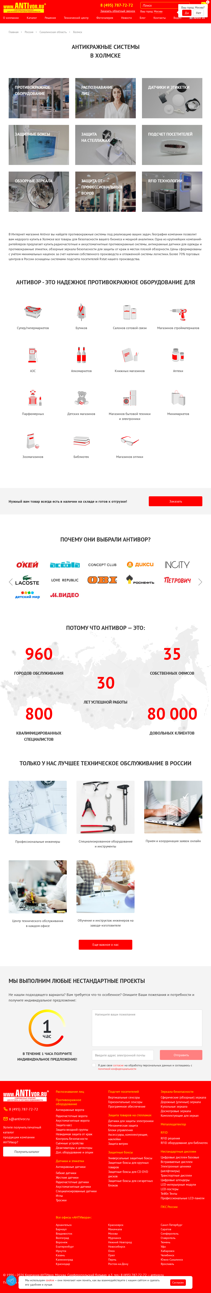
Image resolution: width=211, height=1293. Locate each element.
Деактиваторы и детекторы (74, 1148)
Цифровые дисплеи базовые (180, 1157)
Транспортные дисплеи (176, 1175)
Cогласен (178, 1282)
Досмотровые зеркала (176, 1111)
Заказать (175, 501)
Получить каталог (26, 1152)
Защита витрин (118, 1144)
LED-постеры (169, 1189)
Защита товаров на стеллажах (129, 1115)
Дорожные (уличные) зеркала (181, 1102)
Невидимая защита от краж (74, 1134)
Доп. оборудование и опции (74, 1152)
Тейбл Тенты (169, 1194)
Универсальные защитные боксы (130, 1158)
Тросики (61, 1200)
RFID (164, 1132)
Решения (50, 18)
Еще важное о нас (106, 944)
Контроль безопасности (72, 1139)
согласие (118, 1065)
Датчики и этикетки (70, 1161)
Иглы (59, 1196)
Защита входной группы (72, 1130)
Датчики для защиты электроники (131, 1121)
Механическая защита (123, 1125)
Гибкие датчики (66, 1173)
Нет (198, 13)
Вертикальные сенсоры (124, 1097)
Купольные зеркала (174, 1106)
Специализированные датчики (76, 1191)
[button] (13, 580)
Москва (158, 11)
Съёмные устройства (69, 1143)
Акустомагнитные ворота (72, 1120)
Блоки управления (120, 1130)
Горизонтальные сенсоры (125, 1102)
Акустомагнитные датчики (73, 1187)
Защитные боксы (120, 1152)
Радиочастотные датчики (72, 1182)
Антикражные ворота (70, 1110)
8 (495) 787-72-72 (23, 1109)
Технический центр (76, 18)
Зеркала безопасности (177, 1091)
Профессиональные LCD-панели (182, 1198)
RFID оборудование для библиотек (184, 1143)
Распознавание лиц (70, 1091)
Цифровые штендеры (175, 1180)
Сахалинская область (53, 32)
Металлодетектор (173, 1124)
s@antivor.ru (19, 1118)
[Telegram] (11, 1280)
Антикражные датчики (71, 1167)
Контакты (160, 18)
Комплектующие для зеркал (180, 1116)
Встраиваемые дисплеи (176, 1162)
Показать (9, 1288)
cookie (50, 1280)
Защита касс (64, 1125)
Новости (126, 18)
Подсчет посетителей (123, 1091)
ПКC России (169, 1207)
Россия (29, 32)
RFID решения (170, 1138)
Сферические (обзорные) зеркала (183, 1097)
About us (199, 18)
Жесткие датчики (67, 1177)
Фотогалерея (104, 18)
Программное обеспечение (126, 1106)
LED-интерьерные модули (178, 1184)
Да (187, 13)
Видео (177, 18)
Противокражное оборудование (68, 1102)
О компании (11, 18)
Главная (14, 32)
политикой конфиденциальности (117, 1069)
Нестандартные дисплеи (178, 1151)
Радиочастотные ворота (71, 1116)
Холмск (77, 32)
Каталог (32, 18)
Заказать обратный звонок (117, 11)
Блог (142, 18)
